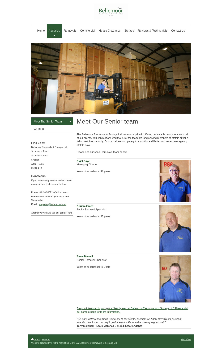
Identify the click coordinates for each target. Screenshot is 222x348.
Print (37, 339)
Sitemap (46, 339)
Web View (186, 339)
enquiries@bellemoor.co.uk (52, 204)
